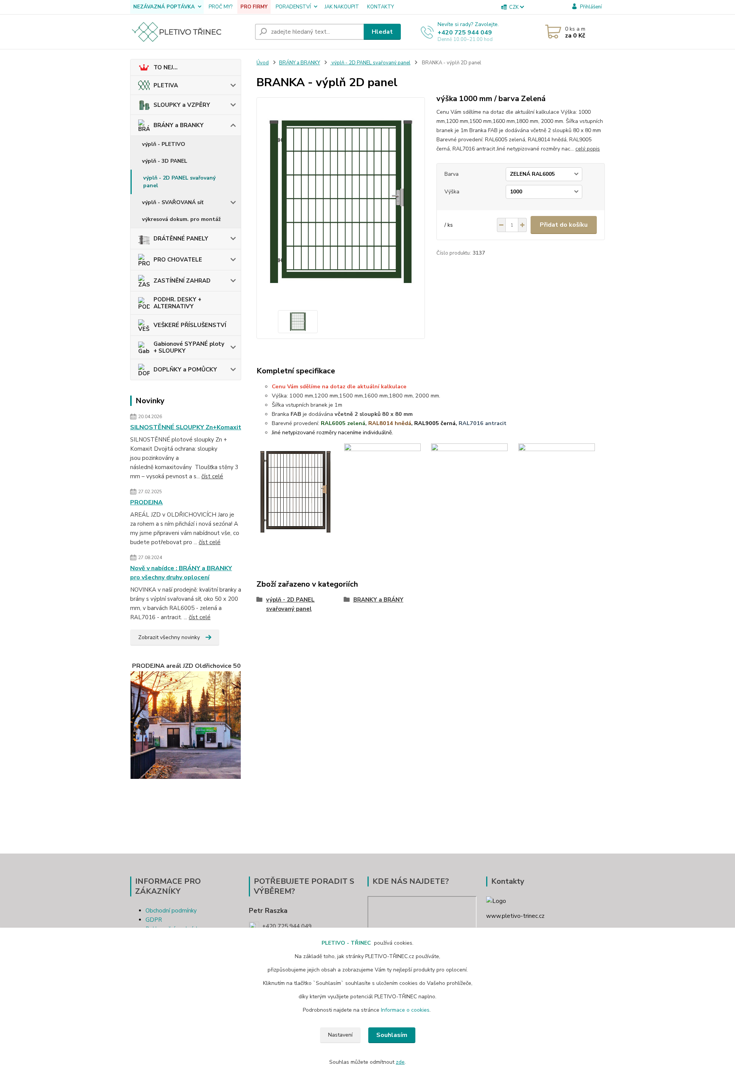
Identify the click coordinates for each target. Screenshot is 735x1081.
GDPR (153, 920)
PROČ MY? (220, 6)
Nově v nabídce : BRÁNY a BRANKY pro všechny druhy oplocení (181, 573)
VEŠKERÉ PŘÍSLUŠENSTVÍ (190, 325)
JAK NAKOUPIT (342, 6)
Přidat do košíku (564, 225)
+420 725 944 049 (465, 32)
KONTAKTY (380, 6)
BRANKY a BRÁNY (378, 599)
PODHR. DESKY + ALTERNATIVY (177, 303)
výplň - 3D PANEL (164, 161)
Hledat (382, 32)
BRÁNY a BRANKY (179, 125)
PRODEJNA (146, 502)
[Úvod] (189, 32)
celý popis (587, 148)
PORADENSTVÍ (293, 6)
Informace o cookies (405, 1010)
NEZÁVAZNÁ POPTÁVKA (164, 6)
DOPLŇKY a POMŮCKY (185, 369)
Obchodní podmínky (171, 910)
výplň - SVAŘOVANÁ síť (172, 202)
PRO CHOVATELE (178, 259)
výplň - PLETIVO (163, 144)
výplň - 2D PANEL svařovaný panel (179, 181)
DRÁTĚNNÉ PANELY (181, 238)
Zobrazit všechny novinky (169, 637)
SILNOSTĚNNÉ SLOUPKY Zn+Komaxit (185, 427)
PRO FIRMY (254, 6)
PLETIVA (166, 85)
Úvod (262, 62)
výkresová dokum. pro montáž (181, 219)
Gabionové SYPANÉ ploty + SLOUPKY (189, 347)
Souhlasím (391, 1035)
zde (400, 1062)
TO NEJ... (166, 67)
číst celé (212, 476)
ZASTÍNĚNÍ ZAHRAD (182, 281)
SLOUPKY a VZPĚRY (182, 105)
